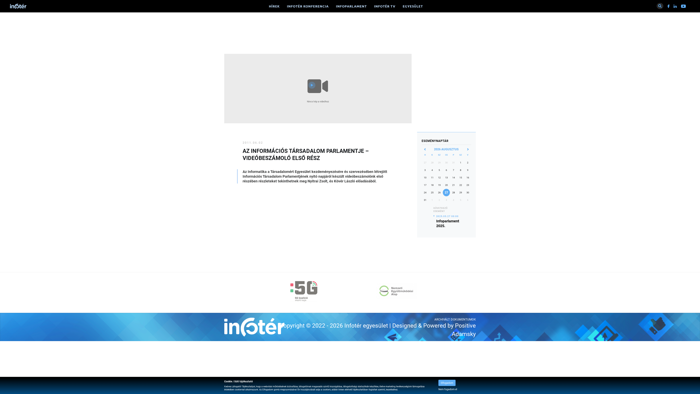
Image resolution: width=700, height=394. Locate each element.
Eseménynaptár (435, 141)
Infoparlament (351, 6)
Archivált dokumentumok (455, 319)
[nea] (396, 291)
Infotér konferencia (308, 6)
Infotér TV (384, 6)
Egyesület (413, 6)
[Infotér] (18, 6)
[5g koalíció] (303, 291)
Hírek (274, 6)
